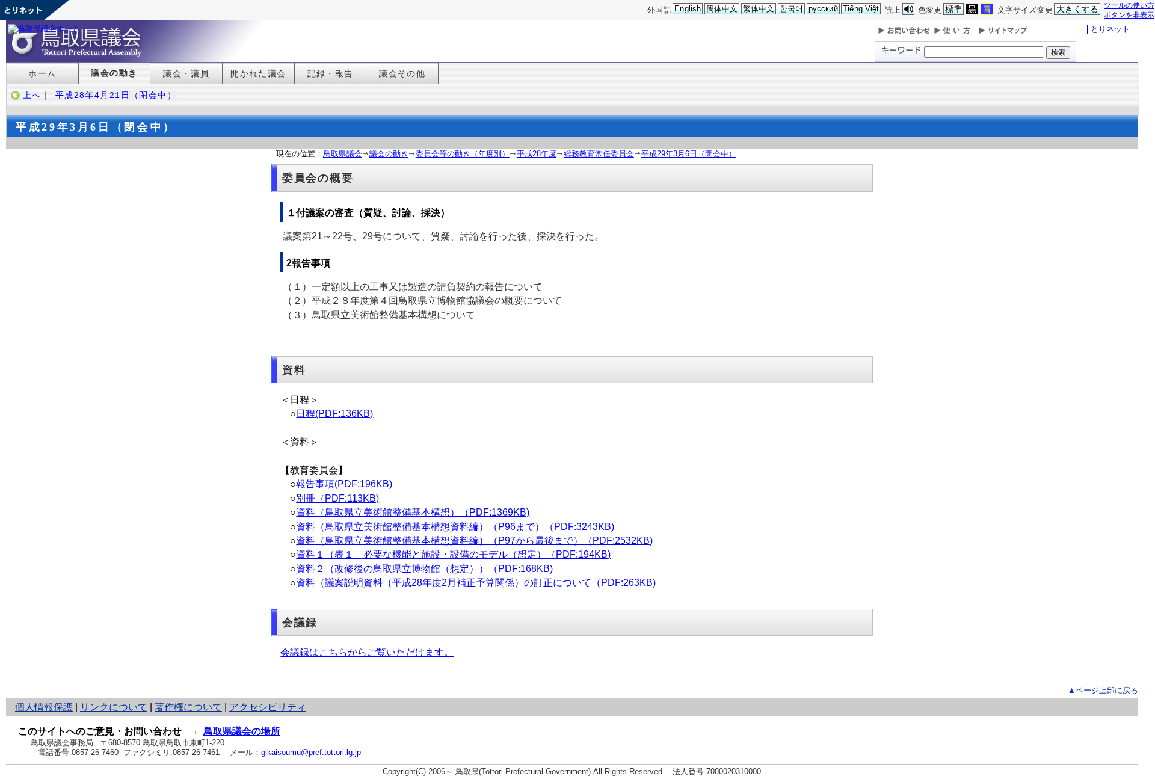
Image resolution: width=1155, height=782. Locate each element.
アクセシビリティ (267, 707)
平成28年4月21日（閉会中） (115, 95)
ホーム (42, 73)
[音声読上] (908, 9)
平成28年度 (536, 153)
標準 (953, 9)
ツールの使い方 (1129, 5)
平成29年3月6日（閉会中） (688, 153)
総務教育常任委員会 (599, 153)
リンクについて (113, 707)
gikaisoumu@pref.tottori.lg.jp (311, 752)
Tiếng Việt (861, 8)
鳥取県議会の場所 (241, 731)
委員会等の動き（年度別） (463, 153)
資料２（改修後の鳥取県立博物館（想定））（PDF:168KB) (424, 569)
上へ (32, 95)
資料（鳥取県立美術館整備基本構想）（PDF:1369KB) (412, 512)
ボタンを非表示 (1129, 15)
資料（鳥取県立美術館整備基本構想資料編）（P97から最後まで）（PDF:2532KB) (474, 540)
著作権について (188, 707)
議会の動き (114, 73)
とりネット (1110, 29)
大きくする (1077, 9)
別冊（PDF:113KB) (337, 498)
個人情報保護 (44, 707)
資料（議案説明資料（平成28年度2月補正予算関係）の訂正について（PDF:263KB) (476, 582)
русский (823, 8)
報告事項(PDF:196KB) (344, 484)
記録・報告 (330, 73)
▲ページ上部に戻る (1103, 690)
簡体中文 (722, 8)
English (687, 8)
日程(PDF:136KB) (334, 413)
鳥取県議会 (342, 153)
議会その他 (402, 73)
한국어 (791, 8)
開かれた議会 (258, 73)
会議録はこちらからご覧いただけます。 (367, 652)
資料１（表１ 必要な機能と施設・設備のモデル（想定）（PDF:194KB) (453, 554)
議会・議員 (186, 73)
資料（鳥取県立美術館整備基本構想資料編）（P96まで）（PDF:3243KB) (455, 527)
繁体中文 (759, 8)
